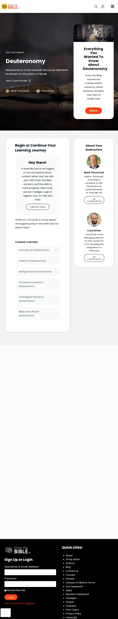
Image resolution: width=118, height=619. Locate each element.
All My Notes (73, 559)
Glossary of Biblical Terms (80, 582)
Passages (71, 598)
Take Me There (37, 206)
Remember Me (15, 590)
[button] (112, 6)
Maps (69, 590)
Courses (70, 574)
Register (30, 603)
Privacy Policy (73, 613)
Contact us (72, 571)
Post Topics (72, 609)
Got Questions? (74, 586)
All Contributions (94, 200)
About (69, 555)
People (70, 602)
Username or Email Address (21, 566)
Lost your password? (14, 603)
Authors (70, 563)
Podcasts (71, 606)
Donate (70, 578)
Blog (68, 567)
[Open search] (96, 6)
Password (10, 578)
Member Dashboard (77, 594)
